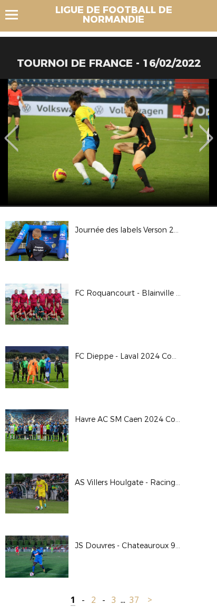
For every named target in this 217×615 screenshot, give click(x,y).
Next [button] (206, 130)
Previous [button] (11, 130)
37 (134, 600)
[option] (108, 142)
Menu (16, 14)
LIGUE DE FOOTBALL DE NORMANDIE (113, 14)
